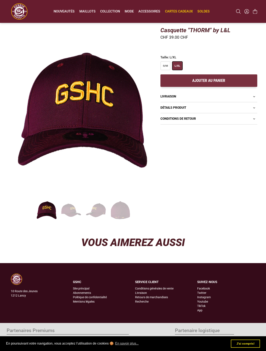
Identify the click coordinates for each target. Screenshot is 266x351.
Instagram (204, 297)
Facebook (203, 288)
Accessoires (149, 11)
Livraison (168, 96)
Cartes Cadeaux (179, 11)
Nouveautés (64, 11)
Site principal (81, 288)
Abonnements (82, 292)
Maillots (87, 11)
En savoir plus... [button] (127, 343)
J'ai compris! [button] (245, 343)
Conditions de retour (178, 119)
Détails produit (173, 108)
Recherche (142, 301)
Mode (129, 11)
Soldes (203, 11)
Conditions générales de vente (154, 288)
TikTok (201, 306)
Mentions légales (84, 301)
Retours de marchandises (151, 297)
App (199, 310)
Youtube (202, 301)
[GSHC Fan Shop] (19, 11)
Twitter (201, 292)
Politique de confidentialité (90, 297)
